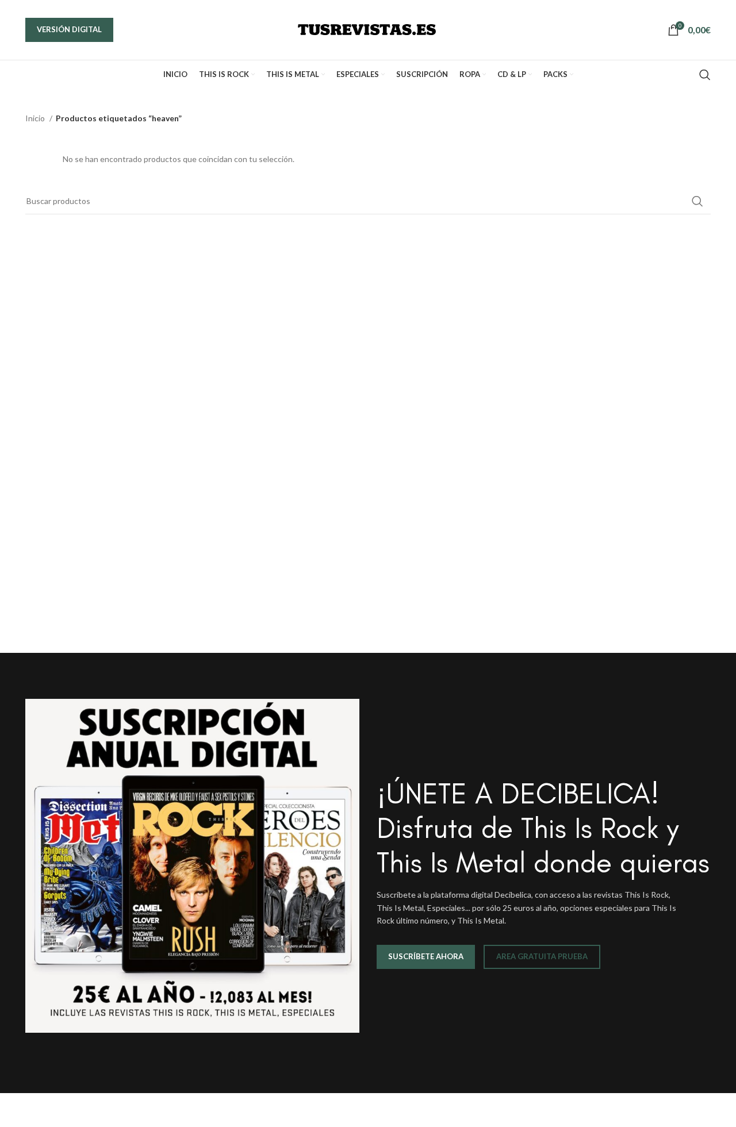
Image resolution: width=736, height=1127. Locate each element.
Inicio (36, 118)
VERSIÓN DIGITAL (69, 29)
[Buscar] (704, 74)
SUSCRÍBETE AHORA (425, 956)
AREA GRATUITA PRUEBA (542, 956)
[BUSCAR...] (697, 201)
